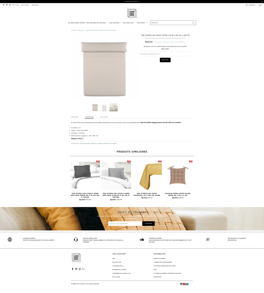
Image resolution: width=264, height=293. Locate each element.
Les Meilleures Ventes (76, 23)
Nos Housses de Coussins (96, 23)
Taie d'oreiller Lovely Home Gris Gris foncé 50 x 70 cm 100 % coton (85, 175)
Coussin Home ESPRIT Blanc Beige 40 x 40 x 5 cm (178, 175)
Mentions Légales (159, 258)
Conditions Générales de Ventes (165, 266)
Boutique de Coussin (119, 270)
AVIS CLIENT (104, 117)
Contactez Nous (117, 266)
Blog (17, 5)
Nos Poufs (141, 23)
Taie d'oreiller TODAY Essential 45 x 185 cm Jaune (147, 175)
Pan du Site (116, 277)
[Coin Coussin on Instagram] (10, 5)
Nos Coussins (114, 23)
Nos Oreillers (128, 23)
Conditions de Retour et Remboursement (167, 273)
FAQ (113, 258)
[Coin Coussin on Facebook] (3, 5)
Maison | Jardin (97, 143)
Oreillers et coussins (110, 143)
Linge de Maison (85, 143)
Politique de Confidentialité (163, 262)
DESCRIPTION (89, 117)
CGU (155, 270)
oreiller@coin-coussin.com (121, 273)
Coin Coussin (80, 284)
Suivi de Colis (116, 262)
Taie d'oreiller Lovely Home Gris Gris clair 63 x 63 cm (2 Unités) (116, 175)
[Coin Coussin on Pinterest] (7, 5)
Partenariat (157, 277)
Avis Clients (25, 5)
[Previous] (74, 67)
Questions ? (35, 5)
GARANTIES (74, 117)
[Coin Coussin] (132, 13)
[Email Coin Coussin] (13, 5)
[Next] (134, 67)
